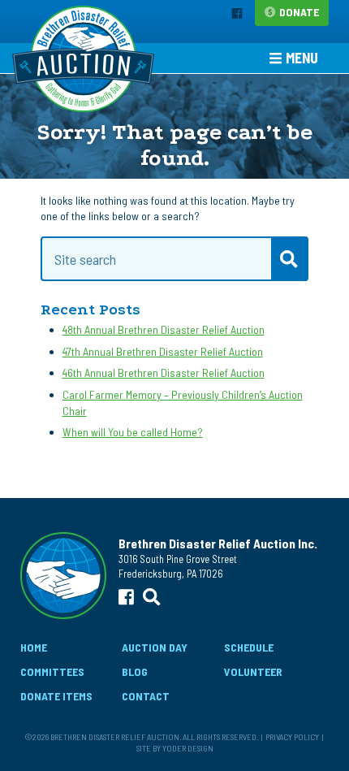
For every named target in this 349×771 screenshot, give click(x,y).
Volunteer (253, 671)
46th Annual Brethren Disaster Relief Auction (163, 372)
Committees (52, 671)
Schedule (249, 647)
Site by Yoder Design (174, 748)
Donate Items (56, 696)
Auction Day (154, 647)
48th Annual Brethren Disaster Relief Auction (163, 329)
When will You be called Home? (132, 432)
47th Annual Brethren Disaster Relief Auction (162, 351)
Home (33, 647)
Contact (146, 696)
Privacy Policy (292, 736)
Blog (135, 671)
